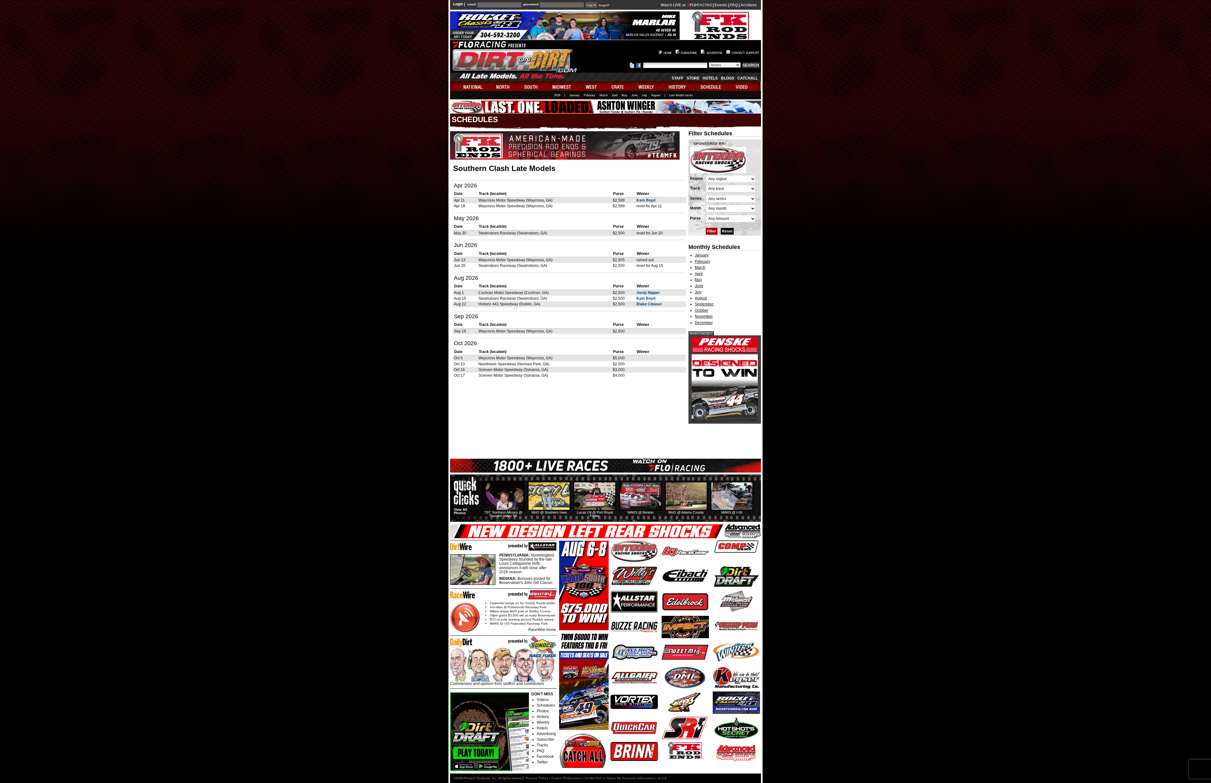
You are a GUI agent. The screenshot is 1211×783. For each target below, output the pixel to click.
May (624, 95)
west (591, 86)
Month (695, 208)
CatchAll (747, 78)
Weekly (543, 722)
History (543, 717)
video (745, 86)
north (504, 86)
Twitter (542, 762)
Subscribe (545, 739)
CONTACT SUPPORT (745, 53)
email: (472, 4)
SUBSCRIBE (689, 53)
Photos (543, 711)
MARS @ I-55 (731, 512)
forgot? (604, 5)
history (678, 86)
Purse (695, 218)
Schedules (546, 705)
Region (696, 178)
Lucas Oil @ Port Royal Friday (595, 514)
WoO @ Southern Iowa (549, 512)
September (704, 304)
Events (721, 5)
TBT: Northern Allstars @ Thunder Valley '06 (503, 514)
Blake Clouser (649, 304)
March (604, 95)
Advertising (546, 734)
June (634, 95)
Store (693, 78)
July (644, 95)
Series (696, 198)
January (574, 95)
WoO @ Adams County (686, 512)
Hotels (710, 78)
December (704, 323)
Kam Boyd (645, 200)
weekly (647, 86)
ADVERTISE (714, 53)
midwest (562, 86)
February (589, 95)
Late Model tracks (681, 95)
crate (618, 86)
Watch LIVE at (674, 5)
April (614, 95)
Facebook (545, 756)
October (701, 310)
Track (695, 188)
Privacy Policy (537, 778)
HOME (668, 53)
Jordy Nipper (648, 293)
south (531, 86)
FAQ (734, 5)
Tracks (542, 745)
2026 (557, 95)
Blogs (727, 78)
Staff (677, 78)
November (704, 316)
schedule (711, 86)
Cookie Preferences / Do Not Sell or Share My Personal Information (602, 778)
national (470, 86)
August (655, 95)
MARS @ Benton (640, 512)
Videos (543, 700)
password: (531, 4)
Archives (748, 5)
